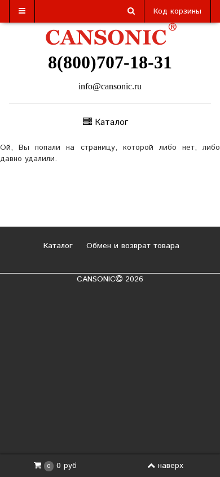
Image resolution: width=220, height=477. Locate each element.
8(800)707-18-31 (110, 62)
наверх (170, 465)
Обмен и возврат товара (131, 245)
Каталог (57, 245)
